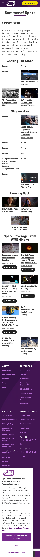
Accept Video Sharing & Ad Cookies (16, 537)
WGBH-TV (6, 453)
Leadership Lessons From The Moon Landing (10, 257)
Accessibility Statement (7, 429)
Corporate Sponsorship (25, 384)
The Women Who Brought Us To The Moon (9, 102)
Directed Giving (26, 389)
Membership (25, 379)
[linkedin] (21, 444)
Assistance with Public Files (8, 446)
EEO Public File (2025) (8, 439)
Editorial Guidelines (9, 420)
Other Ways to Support (25, 398)
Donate (31, 3)
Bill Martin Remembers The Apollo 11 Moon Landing (8, 342)
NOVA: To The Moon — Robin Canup (28, 210)
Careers (5, 383)
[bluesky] (30, 440)
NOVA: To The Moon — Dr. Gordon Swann (19, 228)
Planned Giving (26, 393)
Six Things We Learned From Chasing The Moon (28, 102)
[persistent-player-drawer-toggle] (37, 554)
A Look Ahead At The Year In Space (29, 287)
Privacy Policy (7, 424)
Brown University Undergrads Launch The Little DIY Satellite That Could (10, 321)
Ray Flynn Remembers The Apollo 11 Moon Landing (27, 311)
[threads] (32, 440)
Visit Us (23, 432)
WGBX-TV (6, 457)
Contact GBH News (27, 420)
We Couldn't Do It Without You (27, 185)
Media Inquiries (26, 424)
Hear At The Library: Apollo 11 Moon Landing (28, 351)
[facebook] (35, 440)
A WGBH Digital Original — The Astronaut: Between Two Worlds (29, 131)
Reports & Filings (8, 434)
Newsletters (24, 428)
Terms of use (7, 415)
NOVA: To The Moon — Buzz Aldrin (10, 210)
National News (8, 263)
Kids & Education (8, 374)
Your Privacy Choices (16, 553)
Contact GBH (25, 415)
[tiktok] (24, 440)
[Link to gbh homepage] (10, 3)
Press (4, 387)
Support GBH (25, 370)
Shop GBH (24, 404)
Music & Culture (27, 138)
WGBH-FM (6, 466)
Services (5, 379)
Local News (7, 297)
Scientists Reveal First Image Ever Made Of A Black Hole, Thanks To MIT (29, 259)
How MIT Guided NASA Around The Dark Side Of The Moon (9, 290)
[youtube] (27, 440)
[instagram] (21, 440)
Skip (16, 545)
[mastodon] (32, 452)
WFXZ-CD (6, 461)
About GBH (6, 370)
